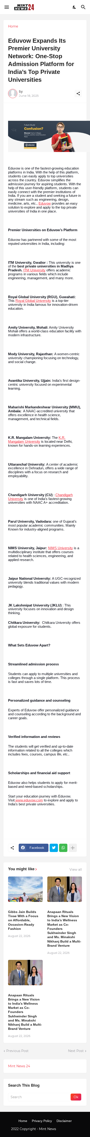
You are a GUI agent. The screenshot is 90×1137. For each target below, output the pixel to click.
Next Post (76, 1051)
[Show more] (73, 848)
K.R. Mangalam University (36, 439)
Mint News (48, 1129)
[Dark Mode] (74, 7)
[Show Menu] (6, 7)
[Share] (78, 93)
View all (75, 869)
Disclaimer (64, 1121)
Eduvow (45, 203)
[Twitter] (54, 848)
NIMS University (60, 548)
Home (13, 26)
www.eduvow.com (29, 800)
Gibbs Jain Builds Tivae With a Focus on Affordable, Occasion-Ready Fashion (23, 920)
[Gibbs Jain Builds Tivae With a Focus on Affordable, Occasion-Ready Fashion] (25, 889)
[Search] (84, 7)
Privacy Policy (42, 1121)
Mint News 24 (19, 1066)
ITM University (34, 270)
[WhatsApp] (63, 848)
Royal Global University (33, 301)
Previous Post (17, 1051)
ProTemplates (68, 1129)
